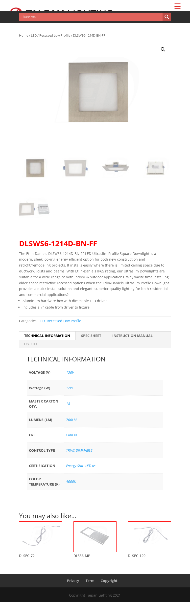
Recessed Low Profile (54, 35)
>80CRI (71, 435)
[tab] (47, 336)
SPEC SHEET (91, 335)
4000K (71, 481)
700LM (71, 419)
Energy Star (75, 465)
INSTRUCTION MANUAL (132, 335)
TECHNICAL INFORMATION (47, 335)
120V (70, 372)
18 (68, 403)
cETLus (90, 465)
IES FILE (31, 344)
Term (90, 580)
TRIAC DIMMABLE (79, 450)
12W (69, 387)
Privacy (73, 580)
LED (34, 35)
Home (23, 35)
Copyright (109, 580)
